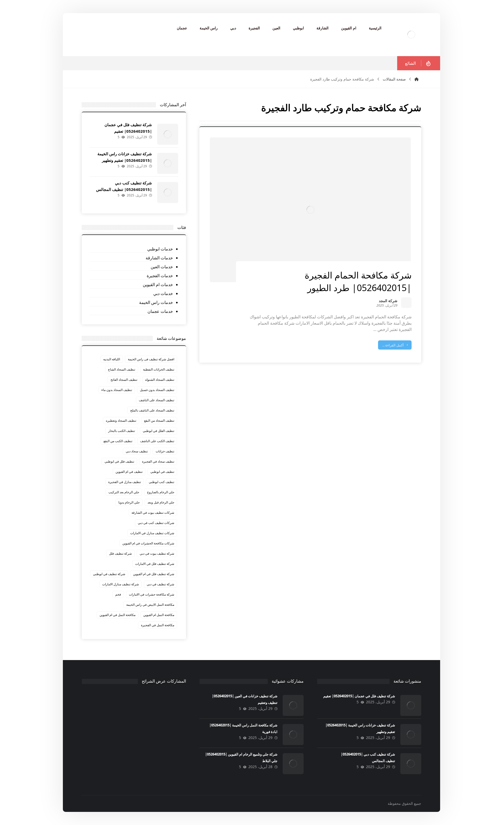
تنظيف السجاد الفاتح (124, 379)
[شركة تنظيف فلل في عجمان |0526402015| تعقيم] (167, 134)
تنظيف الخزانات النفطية (158, 369)
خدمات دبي (163, 293)
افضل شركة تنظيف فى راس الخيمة (151, 359)
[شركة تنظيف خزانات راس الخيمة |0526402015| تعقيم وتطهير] (167, 163)
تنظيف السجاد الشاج (121, 369)
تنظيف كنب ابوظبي (161, 482)
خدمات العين (162, 267)
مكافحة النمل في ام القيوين (117, 615)
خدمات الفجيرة (160, 275)
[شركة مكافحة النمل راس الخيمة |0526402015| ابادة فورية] (293, 734)
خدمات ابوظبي (160, 249)
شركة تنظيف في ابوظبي (109, 574)
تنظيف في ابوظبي (162, 471)
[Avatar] (406, 302)
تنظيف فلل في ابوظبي (119, 461)
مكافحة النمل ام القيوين (158, 615)
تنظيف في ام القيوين (129, 471)
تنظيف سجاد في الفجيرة (158, 461)
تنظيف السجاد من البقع (159, 420)
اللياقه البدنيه (111, 359)
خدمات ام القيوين (158, 284)
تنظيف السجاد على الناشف (156, 400)
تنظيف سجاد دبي (137, 451)
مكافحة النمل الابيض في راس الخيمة (150, 604)
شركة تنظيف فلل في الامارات (154, 563)
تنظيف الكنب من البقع (117, 441)
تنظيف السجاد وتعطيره (121, 420)
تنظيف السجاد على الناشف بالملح (152, 410)
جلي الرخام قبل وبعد (160, 502)
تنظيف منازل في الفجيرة (124, 482)
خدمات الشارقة (159, 258)
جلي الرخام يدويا (129, 502)
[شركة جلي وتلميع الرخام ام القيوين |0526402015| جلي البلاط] (293, 763)
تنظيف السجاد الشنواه (159, 379)
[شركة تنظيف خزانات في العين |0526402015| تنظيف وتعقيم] (293, 705)
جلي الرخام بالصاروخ (160, 492)
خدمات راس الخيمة (156, 302)
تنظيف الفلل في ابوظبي (158, 430)
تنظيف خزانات (165, 451)
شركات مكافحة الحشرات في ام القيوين (148, 543)
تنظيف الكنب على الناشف (157, 441)
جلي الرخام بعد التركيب (123, 492)
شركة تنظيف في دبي (160, 584)
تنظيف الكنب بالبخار (121, 430)
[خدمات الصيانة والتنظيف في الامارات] (411, 34)
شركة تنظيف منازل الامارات (120, 584)
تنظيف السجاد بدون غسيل (157, 390)
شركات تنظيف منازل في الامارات (152, 533)
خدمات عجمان (160, 311)
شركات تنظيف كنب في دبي (156, 523)
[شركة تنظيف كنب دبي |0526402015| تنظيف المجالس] (167, 192)
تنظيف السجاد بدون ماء (116, 390)
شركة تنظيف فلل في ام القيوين (153, 574)
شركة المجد (388, 301)
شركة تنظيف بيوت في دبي (157, 553)
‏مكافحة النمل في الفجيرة (157, 625)
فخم (118, 594)
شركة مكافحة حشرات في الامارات (151, 594)
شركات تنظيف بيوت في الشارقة (153, 512)
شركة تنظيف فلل (120, 553)
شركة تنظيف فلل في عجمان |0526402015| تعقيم (359, 696)
